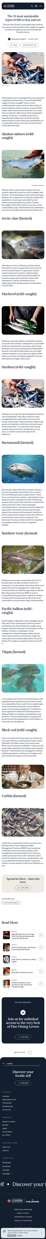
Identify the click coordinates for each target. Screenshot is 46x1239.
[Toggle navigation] (40, 6)
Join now (24, 1083)
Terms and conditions (23, 1209)
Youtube (5, 1170)
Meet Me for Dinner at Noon (22, 972)
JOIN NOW (11, 1235)
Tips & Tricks (7, 1132)
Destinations (7, 1106)
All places (6, 1110)
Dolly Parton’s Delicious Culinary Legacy (24, 960)
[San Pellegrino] (32, 1202)
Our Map (5, 1096)
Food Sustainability (11, 903)
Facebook (6, 1166)
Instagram (6, 1162)
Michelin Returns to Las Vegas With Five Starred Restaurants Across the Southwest (23, 936)
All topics (6, 1135)
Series (4, 1128)
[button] (32, 6)
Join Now (24, 1037)
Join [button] (36, 6)
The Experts (7, 1103)
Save (15, 45)
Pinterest (6, 1174)
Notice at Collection (23, 1220)
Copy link (24, 888)
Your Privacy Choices (23, 1217)
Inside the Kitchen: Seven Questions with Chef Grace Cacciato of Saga (22, 985)
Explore (10, 1063)
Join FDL (5, 1150)
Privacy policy (23, 1213)
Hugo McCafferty (18, 39)
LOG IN (19, 1235)
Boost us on (28, 45)
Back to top (19, 1052)
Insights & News (8, 1121)
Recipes (5, 1125)
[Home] (8, 6)
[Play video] (23, 777)
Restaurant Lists (9, 1099)
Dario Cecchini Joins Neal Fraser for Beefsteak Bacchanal (24, 948)
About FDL (6, 1147)
